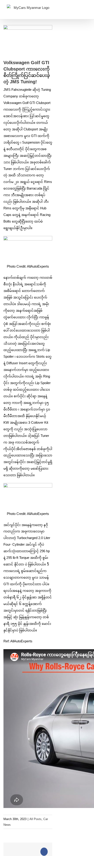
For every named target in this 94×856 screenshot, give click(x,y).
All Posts (35, 819)
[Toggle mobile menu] (85, 9)
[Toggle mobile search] (77, 9)
